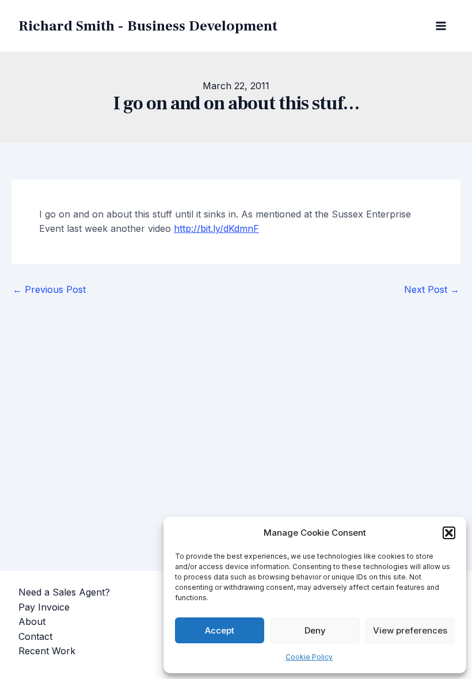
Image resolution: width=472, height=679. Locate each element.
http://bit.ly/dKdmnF (216, 228)
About (31, 621)
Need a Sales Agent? (64, 592)
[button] (449, 533)
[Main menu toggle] (441, 26)
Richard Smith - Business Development (147, 26)
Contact (35, 636)
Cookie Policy (309, 657)
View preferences (410, 630)
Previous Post (49, 289)
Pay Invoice (44, 607)
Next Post (431, 289)
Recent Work (46, 651)
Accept (219, 630)
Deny (315, 630)
